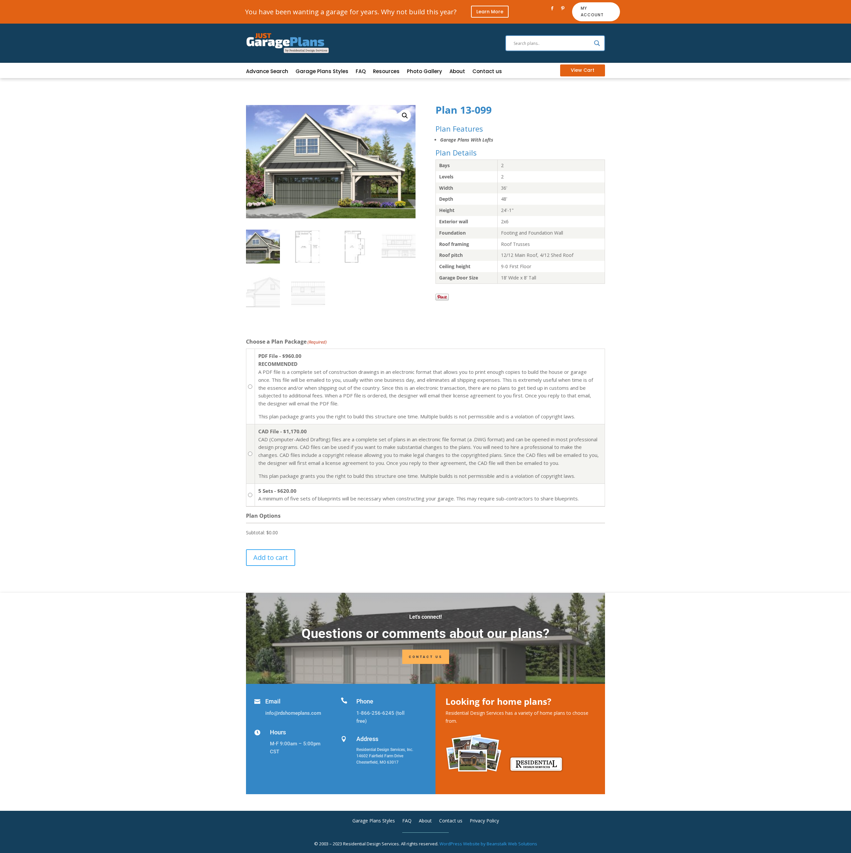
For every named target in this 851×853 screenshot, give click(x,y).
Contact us (487, 72)
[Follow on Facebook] (552, 8)
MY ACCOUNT (592, 11)
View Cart (582, 70)
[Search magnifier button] (597, 43)
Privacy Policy (484, 821)
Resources (386, 72)
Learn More (489, 11)
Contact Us (425, 657)
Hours (278, 732)
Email (273, 701)
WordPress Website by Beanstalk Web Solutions (488, 844)
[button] (405, 116)
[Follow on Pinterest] (563, 8)
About (457, 72)
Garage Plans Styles (322, 72)
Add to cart (270, 557)
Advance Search (267, 72)
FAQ (361, 72)
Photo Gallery (424, 72)
